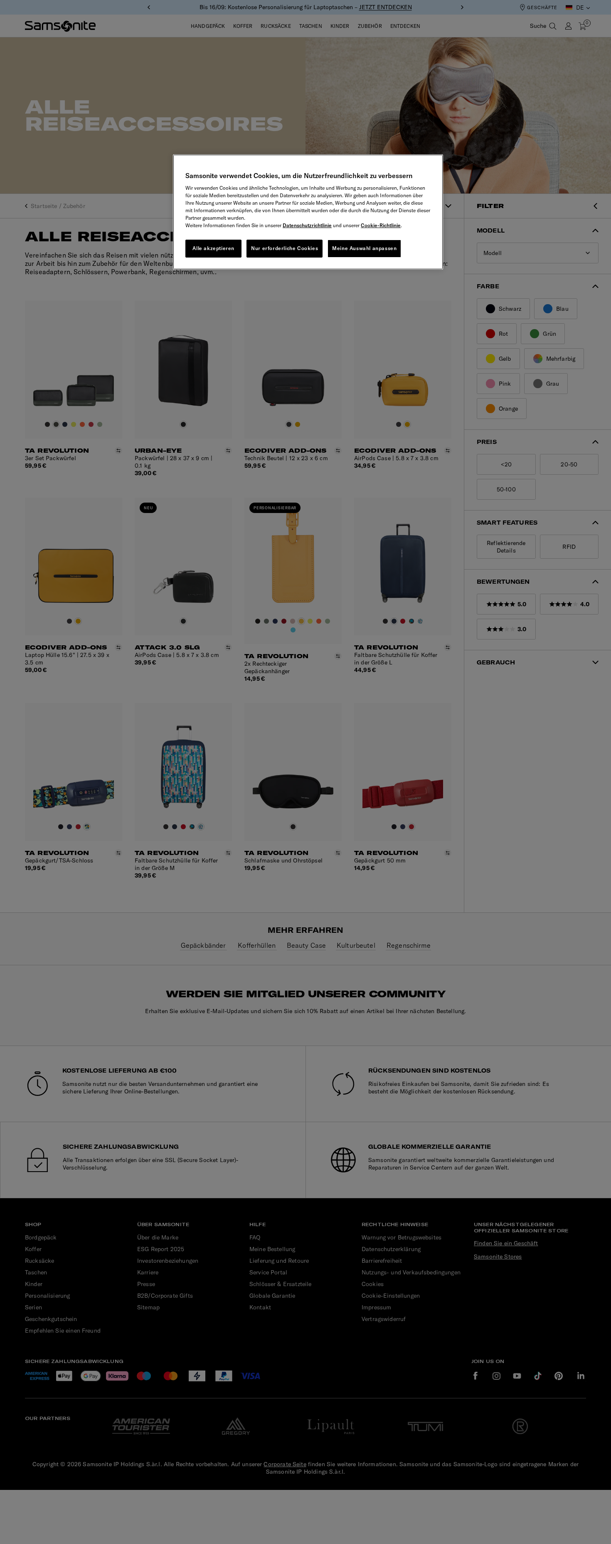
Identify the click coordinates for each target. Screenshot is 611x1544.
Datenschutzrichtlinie (307, 225)
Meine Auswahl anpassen (364, 248)
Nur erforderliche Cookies (284, 248)
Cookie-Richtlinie (381, 225)
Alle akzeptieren (213, 248)
